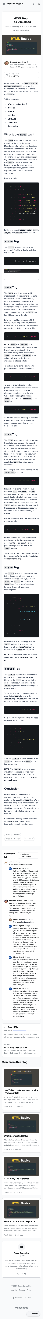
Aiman (11, 862)
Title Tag (11, 107)
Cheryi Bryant (18, 868)
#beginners (28, 839)
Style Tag (12, 118)
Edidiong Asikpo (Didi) (18, 900)
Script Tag (12, 122)
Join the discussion (26, 855)
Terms (29, 1290)
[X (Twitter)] (28, 62)
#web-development (13, 839)
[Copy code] (36, 185)
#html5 (16, 834)
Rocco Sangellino (16, 3)
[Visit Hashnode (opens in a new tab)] (22, 1307)
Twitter (10, 821)
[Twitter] (18, 1273)
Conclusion (13, 126)
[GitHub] (21, 1273)
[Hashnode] (25, 1273)
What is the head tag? (17, 104)
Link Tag (11, 115)
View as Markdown (23, 30)
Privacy (22, 1290)
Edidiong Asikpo (27, 922)
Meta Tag (12, 111)
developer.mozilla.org (20, 659)
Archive (14, 1290)
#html (8, 834)
